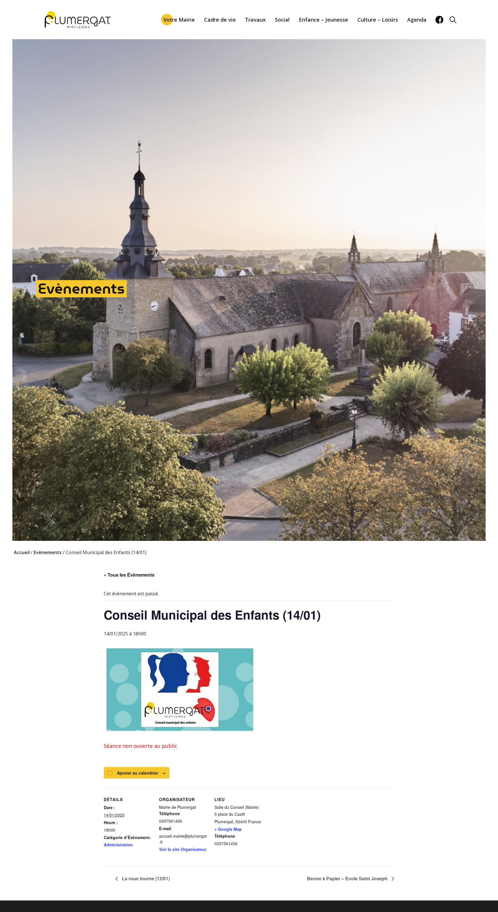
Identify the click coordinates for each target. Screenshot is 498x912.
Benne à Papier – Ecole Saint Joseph (348, 878)
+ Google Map (228, 829)
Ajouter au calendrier (137, 773)
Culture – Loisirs (377, 19)
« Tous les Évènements (129, 574)
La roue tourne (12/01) (145, 878)
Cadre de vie (220, 19)
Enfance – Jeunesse (323, 19)
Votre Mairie (179, 19)
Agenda (417, 19)
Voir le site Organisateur (182, 849)
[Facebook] (439, 20)
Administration (118, 844)
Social (282, 19)
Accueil (22, 552)
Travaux (255, 19)
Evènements (81, 288)
